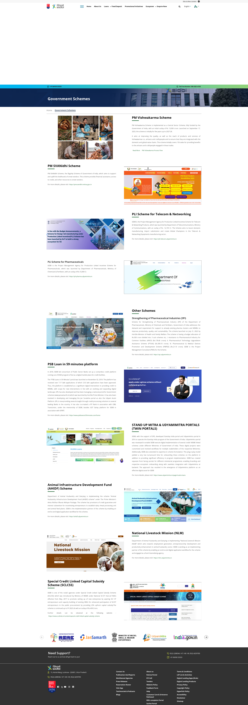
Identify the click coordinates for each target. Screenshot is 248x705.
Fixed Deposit (117, 6)
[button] (206, 637)
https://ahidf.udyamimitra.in (78, 516)
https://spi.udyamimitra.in (162, 354)
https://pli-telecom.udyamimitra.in (165, 239)
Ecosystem (150, 6)
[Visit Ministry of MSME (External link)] (124, 637)
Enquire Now (162, 6)
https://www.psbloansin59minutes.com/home (84, 415)
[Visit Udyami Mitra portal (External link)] (155, 637)
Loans (106, 6)
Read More (136, 150)
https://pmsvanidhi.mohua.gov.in (80, 184)
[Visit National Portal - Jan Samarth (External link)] (93, 637)
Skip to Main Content (189, 1)
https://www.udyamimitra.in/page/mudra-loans (170, 475)
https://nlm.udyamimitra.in (163, 558)
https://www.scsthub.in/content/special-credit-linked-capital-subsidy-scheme (74, 616)
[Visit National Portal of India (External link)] (185, 637)
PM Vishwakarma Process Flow (152, 150)
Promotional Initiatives (134, 6)
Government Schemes (65, 110)
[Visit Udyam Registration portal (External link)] (62, 637)
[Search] (179, 6)
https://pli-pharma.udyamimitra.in (80, 276)
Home (89, 6)
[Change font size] (196, 6)
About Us (97, 6)
